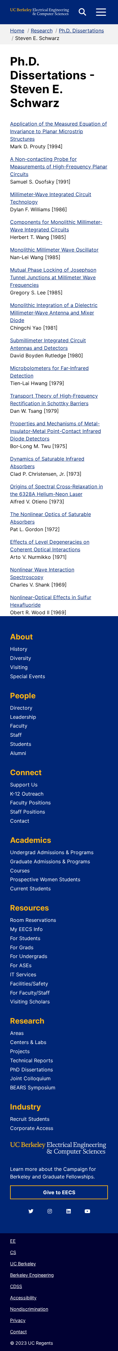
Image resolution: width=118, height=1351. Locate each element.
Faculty (18, 726)
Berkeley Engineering (32, 1275)
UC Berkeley (23, 1263)
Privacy (17, 1320)
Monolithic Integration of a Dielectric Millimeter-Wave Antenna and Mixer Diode (54, 312)
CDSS (16, 1286)
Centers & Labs (28, 1042)
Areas (17, 1033)
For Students (25, 938)
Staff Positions (27, 812)
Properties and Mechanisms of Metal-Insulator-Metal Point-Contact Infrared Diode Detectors (55, 431)
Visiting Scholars (30, 1001)
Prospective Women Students (45, 879)
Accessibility (23, 1297)
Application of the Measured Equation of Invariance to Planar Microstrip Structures (58, 131)
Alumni (18, 753)
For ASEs (20, 965)
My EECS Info (26, 929)
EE (13, 1241)
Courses (20, 870)
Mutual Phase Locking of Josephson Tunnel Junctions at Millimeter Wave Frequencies (53, 277)
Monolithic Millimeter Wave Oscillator (54, 250)
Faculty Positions (30, 802)
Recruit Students (29, 1119)
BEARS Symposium (32, 1087)
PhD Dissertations (31, 1069)
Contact (19, 821)
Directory (21, 708)
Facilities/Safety (29, 983)
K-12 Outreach (26, 794)
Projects (20, 1051)
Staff (16, 735)
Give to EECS (59, 1192)
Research (42, 30)
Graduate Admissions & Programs (50, 861)
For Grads (21, 947)
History (18, 649)
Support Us (23, 784)
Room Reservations (33, 920)
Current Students (30, 888)
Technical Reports (31, 1060)
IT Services (23, 974)
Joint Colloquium (30, 1078)
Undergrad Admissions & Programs (51, 852)
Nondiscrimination (29, 1309)
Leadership (23, 717)
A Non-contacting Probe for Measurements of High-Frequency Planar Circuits (58, 166)
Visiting (19, 667)
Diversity (20, 658)
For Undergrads (28, 956)
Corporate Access (31, 1128)
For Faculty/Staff (30, 993)
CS (13, 1252)
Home (17, 30)
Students (20, 744)
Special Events (27, 676)
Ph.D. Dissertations (81, 30)
